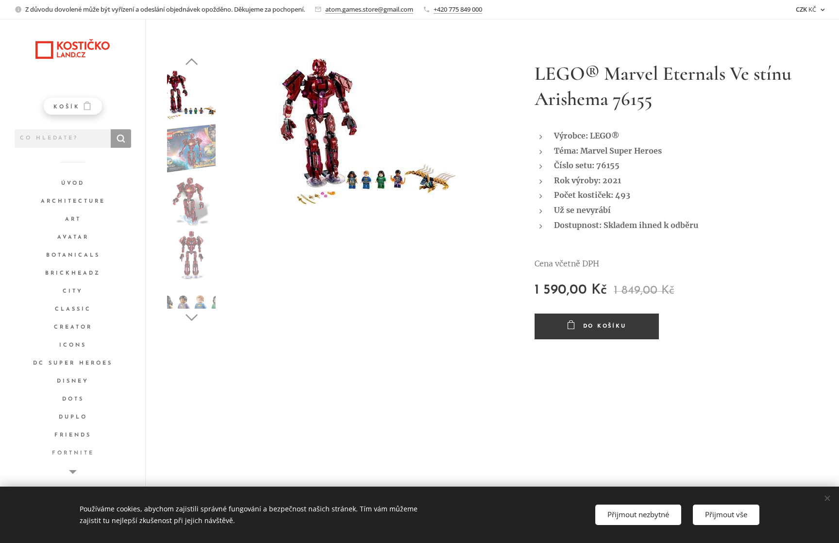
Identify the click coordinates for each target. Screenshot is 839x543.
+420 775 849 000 (458, 9)
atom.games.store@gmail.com (369, 9)
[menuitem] (73, 183)
